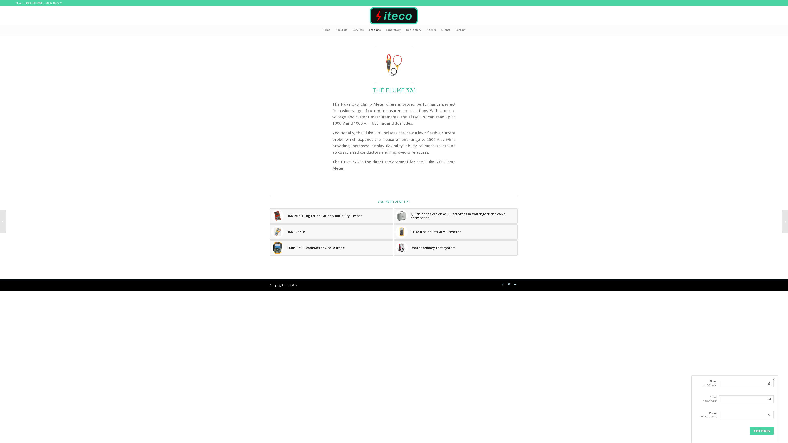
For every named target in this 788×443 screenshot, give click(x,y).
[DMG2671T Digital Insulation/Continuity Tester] (785, 221)
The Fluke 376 (394, 90)
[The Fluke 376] (394, 64)
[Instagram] (509, 284)
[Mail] (515, 284)
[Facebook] (503, 284)
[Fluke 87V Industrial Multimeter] (3, 221)
